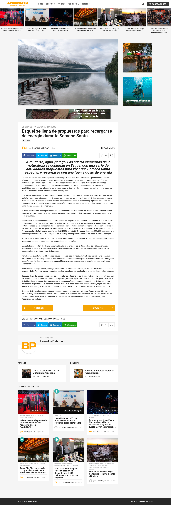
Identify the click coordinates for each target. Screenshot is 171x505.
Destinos (50, 4)
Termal (91, 469)
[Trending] (56, 391)
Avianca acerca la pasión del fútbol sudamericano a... (12, 29)
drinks (42, 464)
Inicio (40, 4)
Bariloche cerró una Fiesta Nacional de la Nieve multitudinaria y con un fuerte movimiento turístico (102, 423)
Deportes (23, 417)
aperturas (24, 464)
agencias (57, 415)
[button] (92, 4)
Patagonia (40, 127)
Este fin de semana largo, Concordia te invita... (134, 29)
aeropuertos (94, 464)
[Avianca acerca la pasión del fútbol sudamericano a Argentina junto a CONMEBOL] (33, 402)
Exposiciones (67, 464)
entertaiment (94, 415)
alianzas (40, 415)
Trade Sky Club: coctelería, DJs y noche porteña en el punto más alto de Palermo (33, 470)
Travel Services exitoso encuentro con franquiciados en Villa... (158, 30)
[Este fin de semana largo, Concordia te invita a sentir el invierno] (102, 450)
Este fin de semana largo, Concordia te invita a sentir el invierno (102, 474)
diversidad (93, 465)
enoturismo (102, 465)
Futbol (30, 417)
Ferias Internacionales (62, 465)
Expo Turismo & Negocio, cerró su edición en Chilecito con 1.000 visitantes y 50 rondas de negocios (66, 473)
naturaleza (104, 467)
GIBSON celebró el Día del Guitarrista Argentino (46, 371)
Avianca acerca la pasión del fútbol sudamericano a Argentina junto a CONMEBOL (33, 423)
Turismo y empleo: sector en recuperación (99, 371)
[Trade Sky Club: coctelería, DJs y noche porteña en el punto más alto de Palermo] (33, 450)
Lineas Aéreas (31, 415)
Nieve (109, 415)
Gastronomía (94, 467)
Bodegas (103, 464)
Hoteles (86, 4)
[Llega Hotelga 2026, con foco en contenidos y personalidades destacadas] (68, 402)
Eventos (103, 415)
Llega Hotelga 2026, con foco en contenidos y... (36, 29)
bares (31, 464)
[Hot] (56, 439)
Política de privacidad (27, 501)
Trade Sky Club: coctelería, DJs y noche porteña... (85, 29)
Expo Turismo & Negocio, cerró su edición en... (110, 29)
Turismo (52, 127)
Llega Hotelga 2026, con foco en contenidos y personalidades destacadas (67, 420)
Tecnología (73, 4)
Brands (22, 415)
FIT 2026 (61, 4)
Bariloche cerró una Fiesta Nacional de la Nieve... (61, 29)
